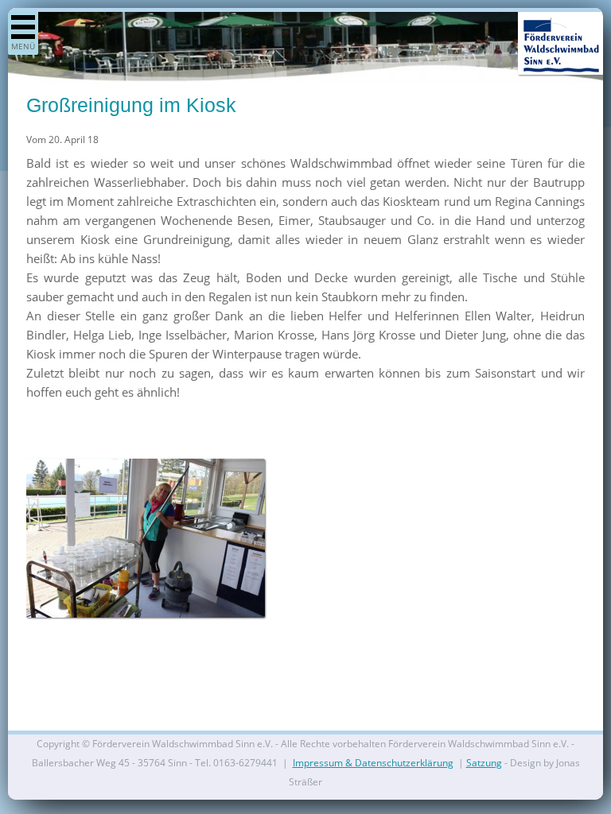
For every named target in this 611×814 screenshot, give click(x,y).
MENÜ (23, 46)
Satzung (484, 762)
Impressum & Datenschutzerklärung (373, 762)
